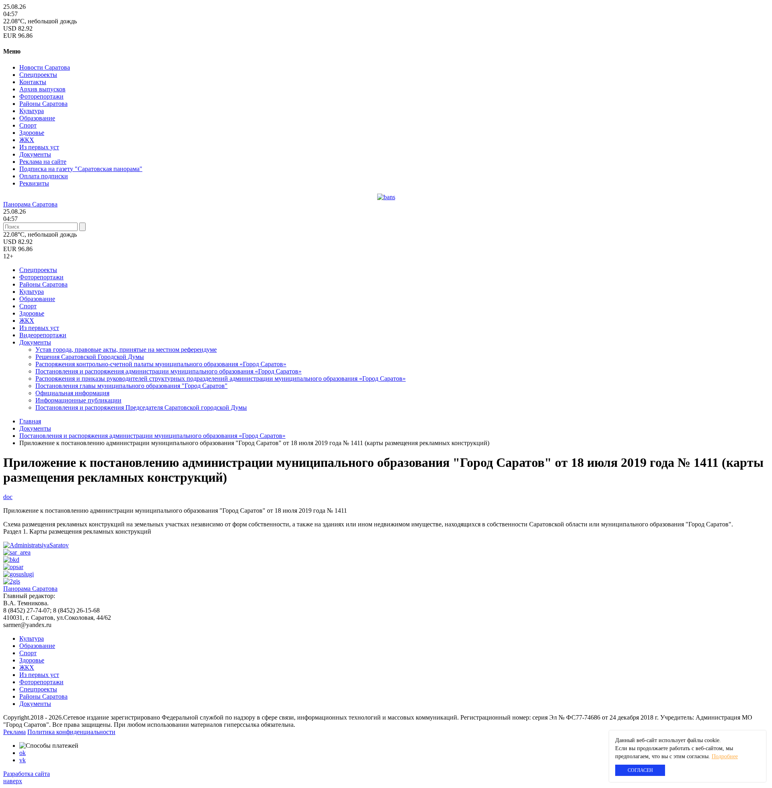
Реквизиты (34, 183)
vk (22, 760)
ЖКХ (26, 139)
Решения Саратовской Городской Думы (89, 356)
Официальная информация (72, 393)
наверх (12, 781)
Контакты (32, 81)
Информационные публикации (78, 400)
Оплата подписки (43, 176)
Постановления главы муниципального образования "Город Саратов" (131, 385)
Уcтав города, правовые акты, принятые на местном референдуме (126, 349)
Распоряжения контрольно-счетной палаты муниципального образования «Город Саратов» (160, 364)
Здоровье (31, 132)
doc (7, 496)
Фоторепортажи (41, 96)
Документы (35, 154)
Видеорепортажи (42, 335)
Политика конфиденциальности (71, 731)
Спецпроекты (38, 74)
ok (22, 752)
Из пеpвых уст (39, 147)
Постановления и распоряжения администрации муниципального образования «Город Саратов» (168, 371)
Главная (30, 421)
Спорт (28, 125)
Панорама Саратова (30, 204)
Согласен (640, 770)
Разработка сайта (26, 773)
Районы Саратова (43, 103)
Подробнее (725, 756)
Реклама (14, 731)
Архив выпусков (42, 89)
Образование (37, 118)
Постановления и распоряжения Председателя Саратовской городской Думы (141, 407)
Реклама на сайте (42, 161)
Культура (31, 110)
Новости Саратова (44, 67)
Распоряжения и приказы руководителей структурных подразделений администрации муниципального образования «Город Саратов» (220, 378)
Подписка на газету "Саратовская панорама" (80, 168)
